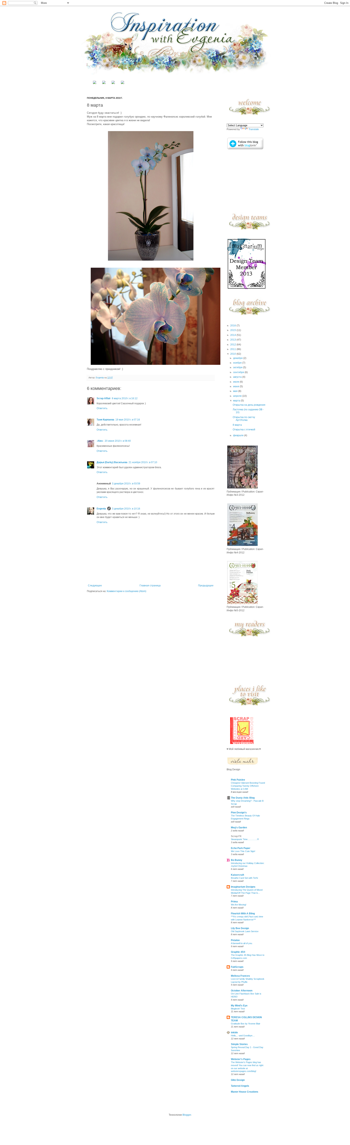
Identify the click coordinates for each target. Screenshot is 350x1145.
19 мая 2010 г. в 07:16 (127, 419)
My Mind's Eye (239, 1005)
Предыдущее (205, 585)
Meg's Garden (239, 827)
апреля (237, 396)
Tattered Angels (240, 1086)
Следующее (95, 585)
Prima (234, 901)
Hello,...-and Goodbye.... (243, 1035)
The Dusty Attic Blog (243, 797)
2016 (233, 325)
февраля (238, 435)
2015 (233, 330)
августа (237, 377)
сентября (239, 372)
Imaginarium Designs (243, 886)
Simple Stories (239, 1044)
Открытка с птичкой (244, 429)
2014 (233, 335)
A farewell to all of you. (242, 943)
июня (236, 386)
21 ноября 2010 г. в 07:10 (143, 462)
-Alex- (100, 440)
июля (236, 381)
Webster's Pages (241, 1059)
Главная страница (150, 585)
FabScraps (237, 967)
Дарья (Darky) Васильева (112, 462)
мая (235, 391)
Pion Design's (239, 812)
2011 (233, 349)
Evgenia (100, 377)
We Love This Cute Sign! (243, 851)
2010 (233, 353)
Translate (254, 129)
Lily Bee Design (240, 928)
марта (237, 400)
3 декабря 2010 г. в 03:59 (126, 483)
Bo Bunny (236, 860)
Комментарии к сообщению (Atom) (126, 591)
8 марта (237, 424)
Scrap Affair (104, 398)
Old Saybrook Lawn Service (244, 931)
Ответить (102, 408)
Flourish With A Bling (243, 913)
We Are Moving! (238, 904)
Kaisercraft (237, 874)
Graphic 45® (238, 952)
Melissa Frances (240, 975)
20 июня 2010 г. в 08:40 (118, 440)
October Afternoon (241, 990)
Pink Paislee (238, 779)
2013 (233, 339)
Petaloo (235, 940)
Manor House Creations (244, 1091)
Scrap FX (236, 836)
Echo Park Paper (240, 848)
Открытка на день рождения (249, 404)
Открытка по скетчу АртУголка (244, 418)
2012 (233, 344)
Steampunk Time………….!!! (245, 839)
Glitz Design (238, 1080)
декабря (238, 358)
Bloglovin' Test (238, 1008)
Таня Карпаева (105, 419)
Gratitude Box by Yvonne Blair (245, 1023)
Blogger (186, 1114)
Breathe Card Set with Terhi (244, 878)
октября (238, 367)
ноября (237, 362)
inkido (234, 1032)
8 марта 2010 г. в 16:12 (125, 398)
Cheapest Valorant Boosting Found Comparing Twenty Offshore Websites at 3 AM (248, 786)
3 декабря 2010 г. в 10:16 (126, 508)
